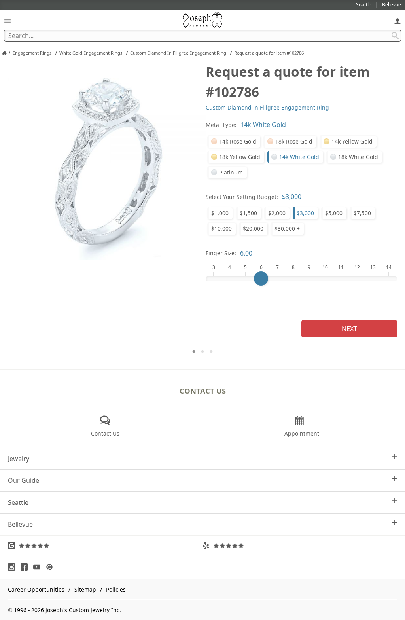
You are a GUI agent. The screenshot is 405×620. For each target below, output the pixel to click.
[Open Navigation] (7, 21)
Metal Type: (221, 125)
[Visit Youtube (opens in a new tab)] (38, 567)
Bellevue (20, 524)
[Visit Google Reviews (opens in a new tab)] (105, 545)
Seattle (18, 502)
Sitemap (85, 589)
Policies (116, 589)
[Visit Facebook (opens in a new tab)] (26, 567)
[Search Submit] (395, 36)
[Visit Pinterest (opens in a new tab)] (51, 567)
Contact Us (203, 391)
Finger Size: (221, 253)
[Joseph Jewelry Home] (4, 53)
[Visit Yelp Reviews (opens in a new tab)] (299, 545)
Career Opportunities (36, 589)
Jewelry (18, 458)
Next (349, 328)
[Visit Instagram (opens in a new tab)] (13, 567)
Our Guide (23, 480)
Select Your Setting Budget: (242, 197)
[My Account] (397, 21)
